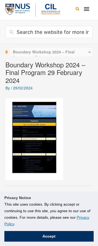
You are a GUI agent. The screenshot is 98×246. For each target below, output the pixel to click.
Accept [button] (49, 236)
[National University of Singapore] (17, 8)
